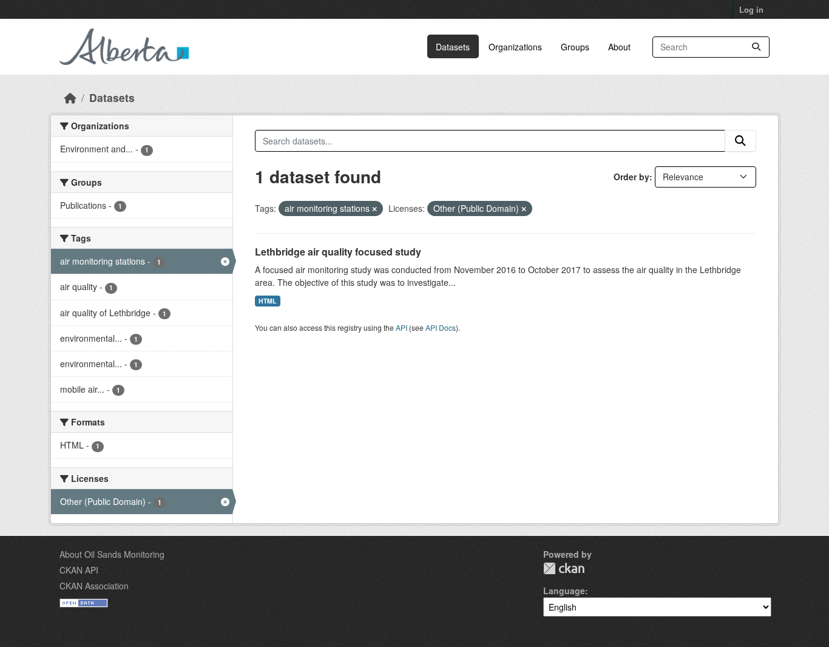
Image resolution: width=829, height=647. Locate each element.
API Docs (440, 327)
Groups (575, 47)
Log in (751, 9)
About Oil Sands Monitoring (111, 554)
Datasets (453, 47)
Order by (631, 177)
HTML (267, 300)
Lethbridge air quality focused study (338, 252)
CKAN (563, 568)
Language (564, 590)
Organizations (515, 47)
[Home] (70, 97)
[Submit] (756, 47)
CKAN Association (94, 586)
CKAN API (78, 570)
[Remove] (374, 209)
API (401, 327)
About (619, 47)
